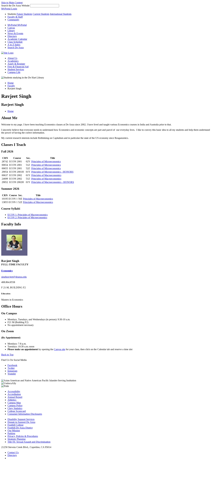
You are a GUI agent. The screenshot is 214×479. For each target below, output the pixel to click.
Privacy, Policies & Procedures (23, 436)
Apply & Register (16, 63)
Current (41, 14)
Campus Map (14, 402)
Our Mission (14, 430)
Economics (7, 270)
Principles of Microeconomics (46, 161)
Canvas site (59, 349)
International (60, 14)
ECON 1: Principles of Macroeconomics (28, 214)
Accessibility (14, 391)
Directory (12, 455)
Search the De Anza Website (15, 5)
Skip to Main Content (12, 2)
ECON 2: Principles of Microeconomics (27, 217)
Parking (11, 433)
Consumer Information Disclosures (25, 414)
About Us (12, 58)
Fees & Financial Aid (18, 66)
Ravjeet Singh (12, 105)
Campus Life (14, 72)
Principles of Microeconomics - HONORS (52, 171)
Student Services (16, 69)
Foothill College (15, 425)
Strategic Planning (17, 439)
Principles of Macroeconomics (46, 175)
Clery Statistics (15, 408)
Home (11, 83)
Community (13, 19)
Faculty (11, 85)
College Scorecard (17, 411)
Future (24, 14)
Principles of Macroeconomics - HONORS (52, 182)
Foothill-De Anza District (20, 427)
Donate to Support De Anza (21, 422)
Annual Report (15, 397)
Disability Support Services (21, 419)
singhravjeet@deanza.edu (14, 277)
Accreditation (14, 394)
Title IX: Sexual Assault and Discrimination (29, 441)
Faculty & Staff (15, 16)
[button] (16, 47)
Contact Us (13, 452)
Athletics (12, 400)
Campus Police (15, 405)
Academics (13, 61)
